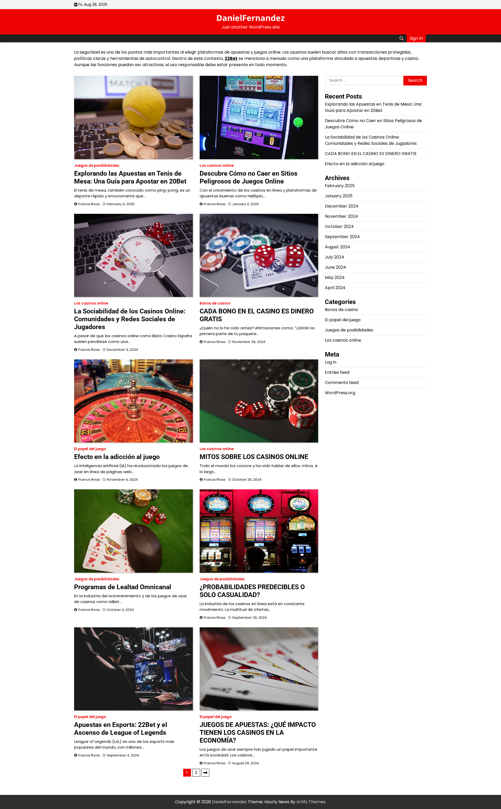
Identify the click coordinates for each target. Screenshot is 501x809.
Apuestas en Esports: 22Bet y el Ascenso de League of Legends (120, 728)
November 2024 (341, 217)
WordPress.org (340, 393)
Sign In (416, 38)
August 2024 (337, 247)
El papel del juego (90, 448)
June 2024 (335, 268)
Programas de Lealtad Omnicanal (122, 587)
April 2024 (335, 288)
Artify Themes (310, 802)
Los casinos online (217, 165)
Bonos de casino (215, 303)
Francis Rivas (89, 204)
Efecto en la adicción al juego (117, 457)
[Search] (401, 38)
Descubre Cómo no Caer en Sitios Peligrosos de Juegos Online (248, 177)
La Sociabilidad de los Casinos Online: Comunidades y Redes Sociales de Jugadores (130, 319)
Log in (330, 362)
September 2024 (342, 237)
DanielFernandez (250, 17)
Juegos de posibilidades (96, 165)
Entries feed (337, 373)
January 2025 (339, 196)
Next (205, 773)
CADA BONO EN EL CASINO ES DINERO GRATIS (370, 154)
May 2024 (335, 278)
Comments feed (342, 383)
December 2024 (342, 206)
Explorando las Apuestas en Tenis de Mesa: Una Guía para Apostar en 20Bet (130, 177)
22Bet (231, 58)
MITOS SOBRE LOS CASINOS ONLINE (254, 457)
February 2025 (340, 186)
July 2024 (334, 257)
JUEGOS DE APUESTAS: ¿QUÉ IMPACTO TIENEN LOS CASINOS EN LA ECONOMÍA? (258, 732)
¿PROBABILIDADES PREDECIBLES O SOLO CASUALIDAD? (252, 591)
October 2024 (339, 227)
